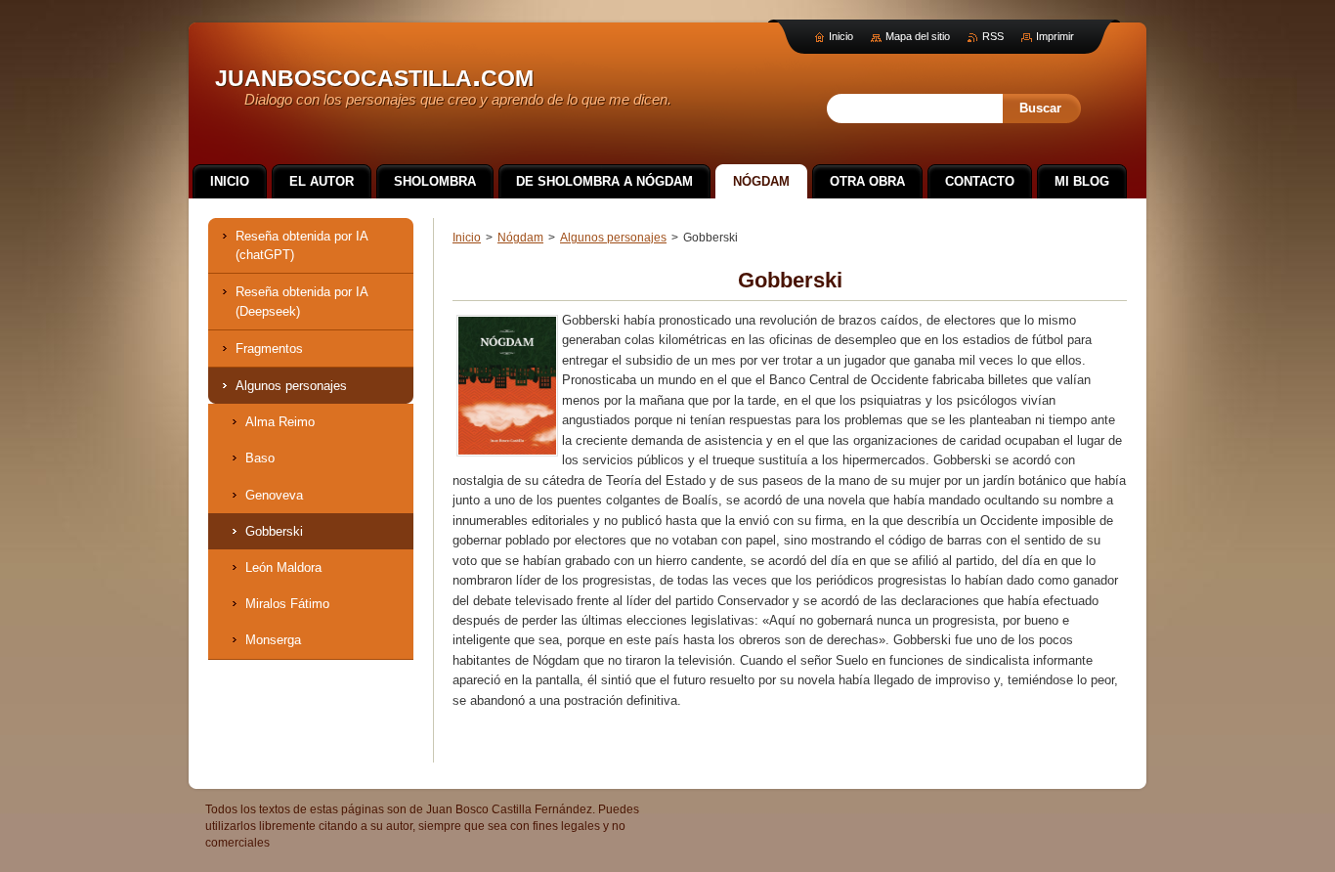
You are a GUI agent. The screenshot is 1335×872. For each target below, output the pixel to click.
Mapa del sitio (917, 36)
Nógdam (520, 237)
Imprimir (1055, 36)
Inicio (466, 237)
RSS (993, 36)
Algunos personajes (613, 237)
